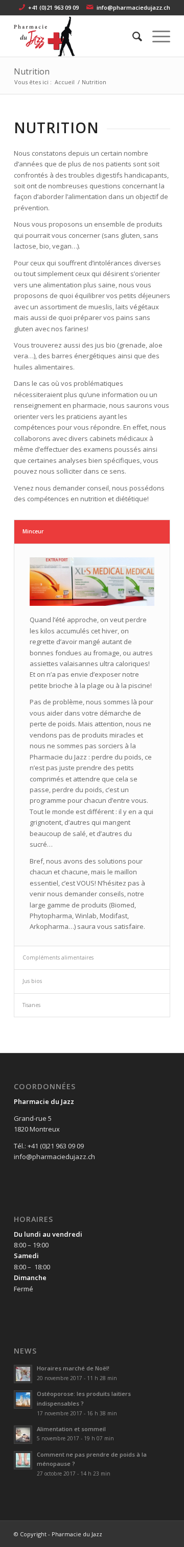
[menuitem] (132, 36)
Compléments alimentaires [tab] (58, 957)
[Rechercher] (132, 36)
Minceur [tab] (32, 531)
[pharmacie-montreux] (76, 36)
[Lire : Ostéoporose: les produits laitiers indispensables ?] (23, 1399)
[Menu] (156, 36)
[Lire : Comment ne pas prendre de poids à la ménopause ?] (23, 1460)
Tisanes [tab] (31, 1005)
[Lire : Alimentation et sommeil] (23, 1435)
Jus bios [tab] (32, 981)
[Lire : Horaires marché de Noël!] (23, 1374)
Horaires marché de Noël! (73, 1368)
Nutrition (32, 71)
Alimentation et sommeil (71, 1429)
